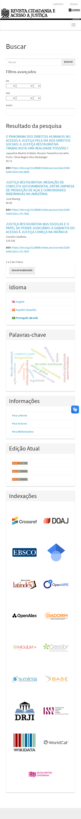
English (20, 301)
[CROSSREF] (24, 521)
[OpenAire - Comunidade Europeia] (56, 584)
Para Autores (19, 423)
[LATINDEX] (24, 584)
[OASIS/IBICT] (56, 648)
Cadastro (58, 4)
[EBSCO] (24, 552)
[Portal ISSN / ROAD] (56, 711)
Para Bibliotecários (23, 431)
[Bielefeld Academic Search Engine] (56, 679)
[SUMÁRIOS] (24, 679)
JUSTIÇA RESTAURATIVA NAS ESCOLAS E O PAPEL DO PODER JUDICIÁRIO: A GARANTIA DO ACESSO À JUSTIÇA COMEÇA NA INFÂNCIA (40, 228)
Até (8, 93)
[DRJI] (24, 711)
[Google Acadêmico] (56, 552)
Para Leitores (19, 415)
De (7, 81)
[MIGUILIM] (24, 648)
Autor (9, 105)
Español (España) (26, 310)
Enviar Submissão (22, 270)
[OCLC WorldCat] (56, 743)
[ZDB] (40, 774)
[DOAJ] (56, 521)
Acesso (74, 4)
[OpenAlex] (24, 616)
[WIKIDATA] (24, 743)
